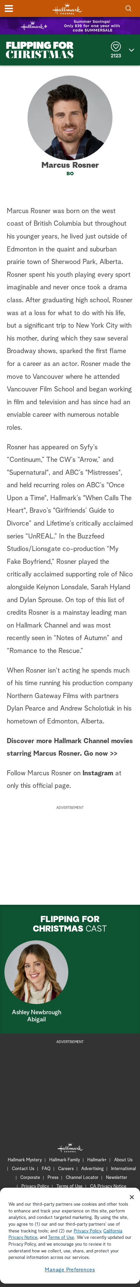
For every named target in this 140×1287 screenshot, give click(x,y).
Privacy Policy (35, 1186)
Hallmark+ (97, 1160)
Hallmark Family (64, 1160)
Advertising (92, 1169)
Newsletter (116, 1178)
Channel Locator (82, 1178)
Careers (66, 1169)
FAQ (46, 1169)
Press (53, 1178)
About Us (123, 1160)
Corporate (30, 1178)
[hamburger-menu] (9, 8)
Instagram (98, 773)
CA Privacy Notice (108, 1186)
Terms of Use (69, 1186)
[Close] (132, 1197)
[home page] (67, 9)
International (123, 1169)
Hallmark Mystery (25, 1160)
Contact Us (23, 1169)
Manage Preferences (70, 1269)
